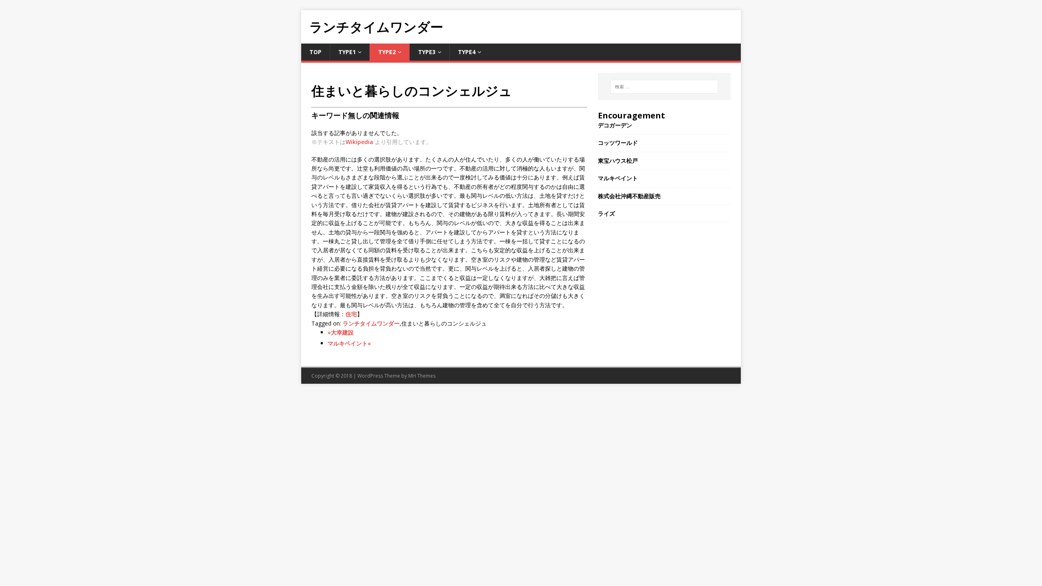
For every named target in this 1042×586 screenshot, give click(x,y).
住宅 (351, 314)
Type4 (466, 52)
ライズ (606, 213)
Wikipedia (359, 142)
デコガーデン (615, 125)
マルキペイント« (349, 343)
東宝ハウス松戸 (618, 160)
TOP (315, 52)
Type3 (427, 52)
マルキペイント (618, 178)
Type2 (387, 52)
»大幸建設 (341, 332)
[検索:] (664, 87)
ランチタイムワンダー (371, 323)
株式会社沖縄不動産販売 (629, 196)
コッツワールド (618, 142)
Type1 (347, 52)
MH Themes (422, 375)
